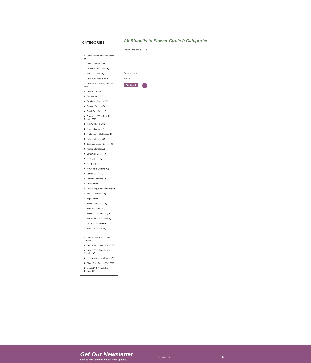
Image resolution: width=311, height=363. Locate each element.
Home (197, 27)
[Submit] (224, 357)
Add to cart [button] (131, 85)
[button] (145, 85)
